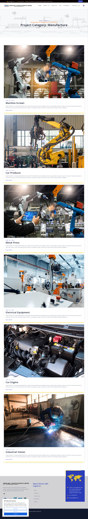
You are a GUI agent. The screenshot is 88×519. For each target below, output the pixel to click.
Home (40, 5)
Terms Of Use (37, 496)
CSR (60, 5)
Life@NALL (66, 5)
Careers (35, 501)
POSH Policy (36, 499)
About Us (47, 5)
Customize (15, 508)
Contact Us (76, 5)
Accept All (15, 514)
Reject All (15, 511)
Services (54, 5)
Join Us (80, 1)
